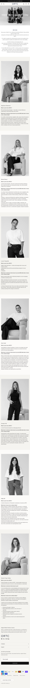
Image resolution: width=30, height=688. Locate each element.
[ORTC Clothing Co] (15, 4)
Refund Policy (9, 675)
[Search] (4, 3)
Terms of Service (22, 675)
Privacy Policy (3, 675)
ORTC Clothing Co (7, 683)
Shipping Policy (15, 675)
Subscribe (15, 663)
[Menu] (1, 3)
